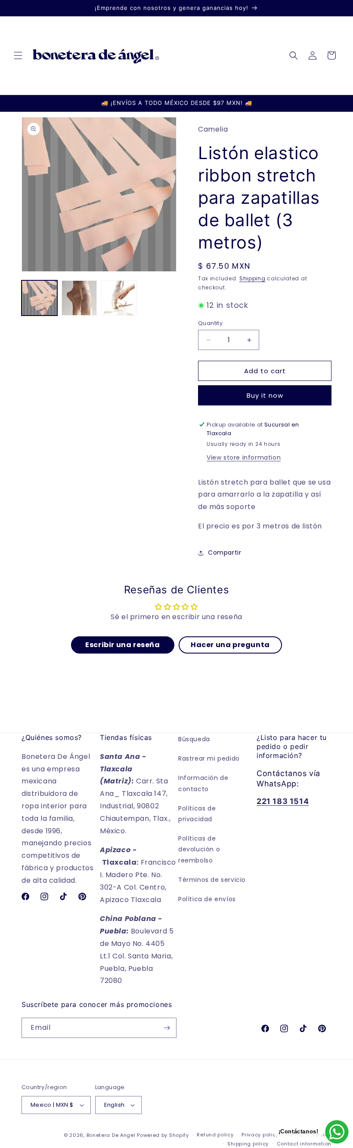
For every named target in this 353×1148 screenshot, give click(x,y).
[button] (18, 55)
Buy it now (265, 395)
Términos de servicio (212, 879)
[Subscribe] (166, 1028)
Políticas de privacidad (197, 813)
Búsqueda (194, 739)
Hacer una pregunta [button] (230, 645)
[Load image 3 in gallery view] (119, 298)
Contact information (304, 1143)
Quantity (210, 323)
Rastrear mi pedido (209, 758)
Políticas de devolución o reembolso (199, 849)
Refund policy (215, 1134)
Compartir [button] (224, 552)
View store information (244, 457)
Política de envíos (207, 899)
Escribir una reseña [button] (122, 645)
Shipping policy (248, 1143)
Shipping (252, 278)
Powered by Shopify (163, 1135)
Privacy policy (260, 1134)
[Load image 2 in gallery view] (79, 298)
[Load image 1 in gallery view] (39, 298)
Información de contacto (203, 783)
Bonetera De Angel (111, 1135)
